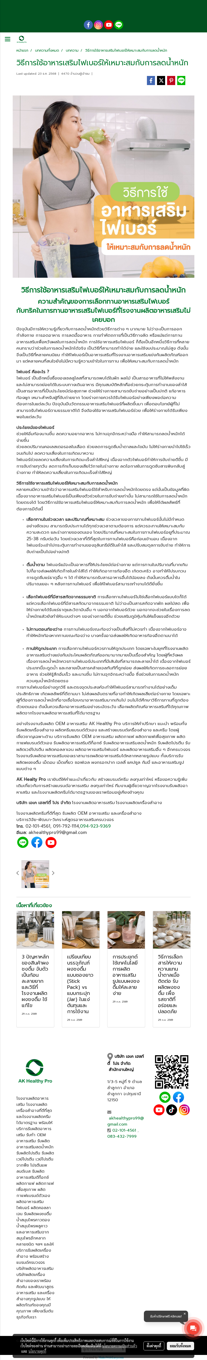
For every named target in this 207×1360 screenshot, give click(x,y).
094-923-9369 (95, 826)
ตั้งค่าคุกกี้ (154, 1346)
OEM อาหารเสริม (71, 723)
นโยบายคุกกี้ (37, 1351)
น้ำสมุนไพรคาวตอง (33, 1220)
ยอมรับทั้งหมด (180, 1346)
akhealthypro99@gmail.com (125, 1121)
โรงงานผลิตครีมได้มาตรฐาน (64, 792)
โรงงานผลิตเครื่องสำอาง (139, 802)
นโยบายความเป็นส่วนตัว (119, 1346)
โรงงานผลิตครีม (31, 813)
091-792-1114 (66, 826)
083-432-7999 (122, 1136)
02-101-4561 (37, 826)
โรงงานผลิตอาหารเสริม (152, 310)
